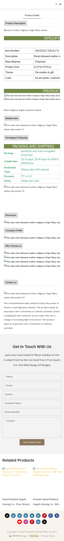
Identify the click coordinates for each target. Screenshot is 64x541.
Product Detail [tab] (32, 15)
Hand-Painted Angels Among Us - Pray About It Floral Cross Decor (15, 502)
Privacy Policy (48, 535)
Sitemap (33, 535)
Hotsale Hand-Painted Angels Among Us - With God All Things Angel (46, 502)
